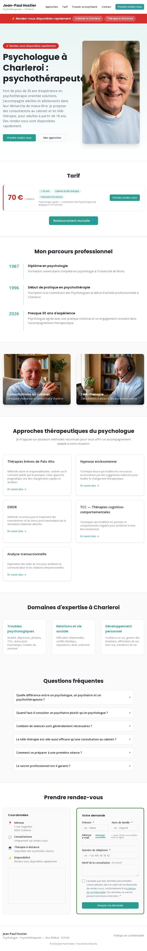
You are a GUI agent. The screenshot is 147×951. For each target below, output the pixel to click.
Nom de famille (122, 822)
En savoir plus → (16, 489)
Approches (52, 6)
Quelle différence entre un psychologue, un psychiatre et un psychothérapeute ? (73, 697)
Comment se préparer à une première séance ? (73, 753)
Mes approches (52, 137)
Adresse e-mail (109, 836)
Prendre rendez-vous (130, 6)
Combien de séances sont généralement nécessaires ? (73, 726)
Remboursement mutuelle (73, 221)
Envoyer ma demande (110, 905)
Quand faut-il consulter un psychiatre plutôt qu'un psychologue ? (73, 713)
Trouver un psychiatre (84, 6)
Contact (106, 6)
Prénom (88, 822)
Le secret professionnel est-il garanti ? (73, 766)
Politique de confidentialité (128, 935)
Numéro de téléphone (96, 850)
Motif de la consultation (102, 862)
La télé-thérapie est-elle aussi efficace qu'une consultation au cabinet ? (73, 739)
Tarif (65, 6)
